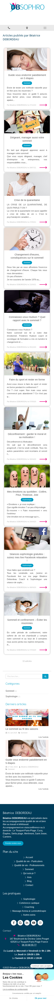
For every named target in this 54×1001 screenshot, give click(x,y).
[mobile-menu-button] (45, 28)
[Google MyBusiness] (20, 922)
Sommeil (10, 691)
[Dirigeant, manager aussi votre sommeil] (27, 122)
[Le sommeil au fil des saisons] (27, 717)
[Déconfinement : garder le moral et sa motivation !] (27, 418)
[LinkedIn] (27, 922)
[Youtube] (33, 922)
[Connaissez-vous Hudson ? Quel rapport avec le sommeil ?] (27, 301)
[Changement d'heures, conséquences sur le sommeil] (27, 239)
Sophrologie (12, 696)
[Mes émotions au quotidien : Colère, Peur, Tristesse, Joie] (27, 476)
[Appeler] (9, 28)
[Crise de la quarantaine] (27, 184)
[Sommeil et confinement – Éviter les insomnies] (27, 604)
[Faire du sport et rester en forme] (27, 364)
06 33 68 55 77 (29, 945)
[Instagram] (40, 922)
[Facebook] (13, 922)
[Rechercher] (45, 676)
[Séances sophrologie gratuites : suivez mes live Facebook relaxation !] (27, 538)
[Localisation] (27, 28)
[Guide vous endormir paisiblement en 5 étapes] (27, 59)
